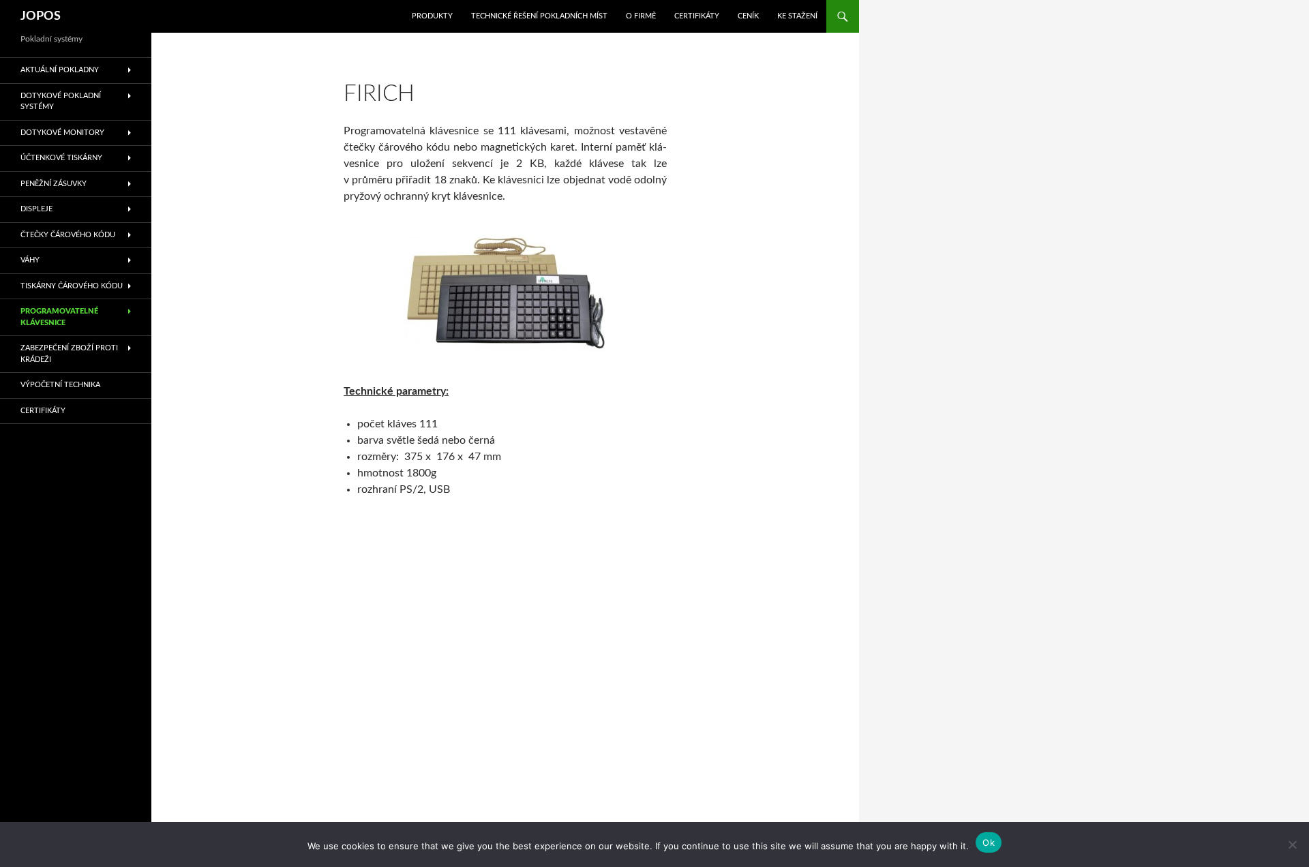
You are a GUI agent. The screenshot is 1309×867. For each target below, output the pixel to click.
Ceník (748, 16)
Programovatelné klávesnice (59, 316)
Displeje (36, 209)
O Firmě (641, 16)
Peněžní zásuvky (53, 183)
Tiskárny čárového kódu (71, 286)
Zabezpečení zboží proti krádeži (69, 353)
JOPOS (40, 16)
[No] (1292, 844)
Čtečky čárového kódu (67, 235)
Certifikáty (696, 16)
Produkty (432, 16)
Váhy (30, 260)
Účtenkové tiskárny (61, 158)
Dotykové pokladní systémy (60, 101)
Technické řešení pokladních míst (539, 16)
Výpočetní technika (60, 385)
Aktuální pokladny (59, 70)
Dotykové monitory (62, 132)
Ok (988, 842)
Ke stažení (797, 16)
